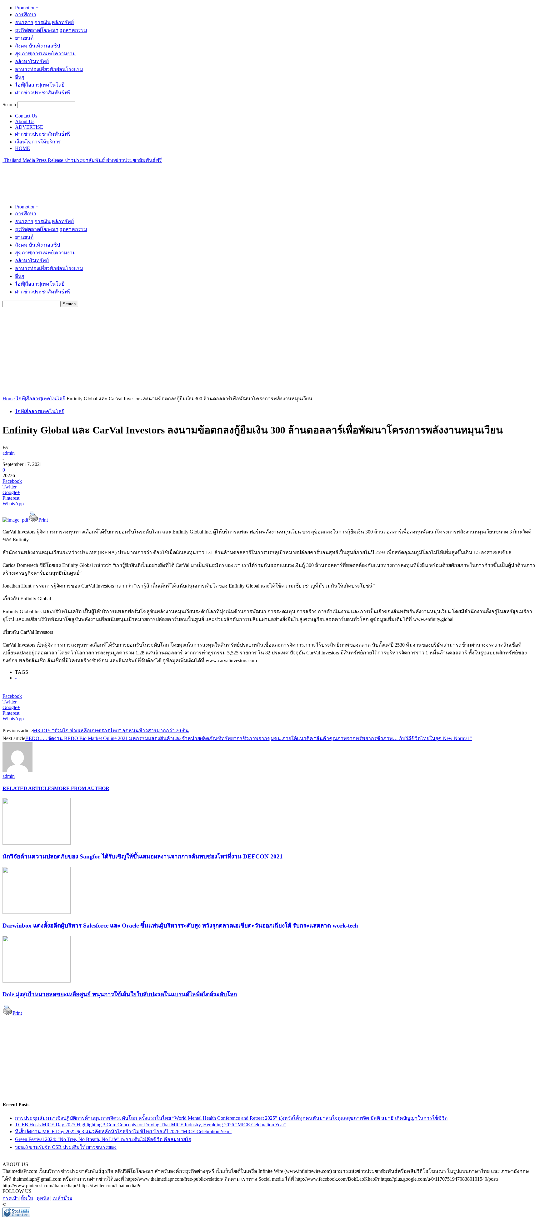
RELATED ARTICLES (28, 788)
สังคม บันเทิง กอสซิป (37, 45)
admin (8, 453)
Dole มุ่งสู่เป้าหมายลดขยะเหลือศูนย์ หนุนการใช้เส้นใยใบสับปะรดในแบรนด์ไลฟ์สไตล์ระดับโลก (119, 994)
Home (8, 398)
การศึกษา (25, 14)
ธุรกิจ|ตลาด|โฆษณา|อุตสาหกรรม (51, 30)
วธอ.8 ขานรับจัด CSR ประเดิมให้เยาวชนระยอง (66, 1147)
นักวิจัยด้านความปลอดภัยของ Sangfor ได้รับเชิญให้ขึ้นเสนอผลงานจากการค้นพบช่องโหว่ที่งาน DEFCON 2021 (142, 856)
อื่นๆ (19, 77)
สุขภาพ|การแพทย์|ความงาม (45, 53)
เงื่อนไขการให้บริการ (38, 141)
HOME (22, 148)
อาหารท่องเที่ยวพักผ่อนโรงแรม (49, 69)
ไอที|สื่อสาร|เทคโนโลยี (39, 85)
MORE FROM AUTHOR (81, 788)
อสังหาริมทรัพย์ (32, 61)
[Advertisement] (116, 178)
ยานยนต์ (24, 38)
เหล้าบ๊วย (62, 1198)
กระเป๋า (10, 1198)
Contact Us (26, 115)
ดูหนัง (43, 1198)
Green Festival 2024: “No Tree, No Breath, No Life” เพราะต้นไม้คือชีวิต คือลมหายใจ (103, 1139)
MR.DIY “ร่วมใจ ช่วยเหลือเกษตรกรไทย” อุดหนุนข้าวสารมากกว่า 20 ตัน (111, 730)
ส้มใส (27, 1198)
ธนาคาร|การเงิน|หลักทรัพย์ (44, 22)
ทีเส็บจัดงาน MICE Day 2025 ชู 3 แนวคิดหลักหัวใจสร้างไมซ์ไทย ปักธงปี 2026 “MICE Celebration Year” (123, 1131)
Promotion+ (26, 7)
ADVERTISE (29, 127)
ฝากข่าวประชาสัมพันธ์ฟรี (43, 92)
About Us (24, 121)
